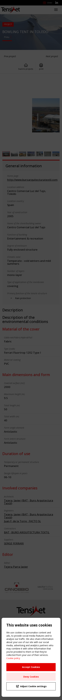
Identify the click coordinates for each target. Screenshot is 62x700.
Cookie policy (13, 658)
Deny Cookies (31, 676)
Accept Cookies (31, 667)
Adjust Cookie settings (33, 686)
